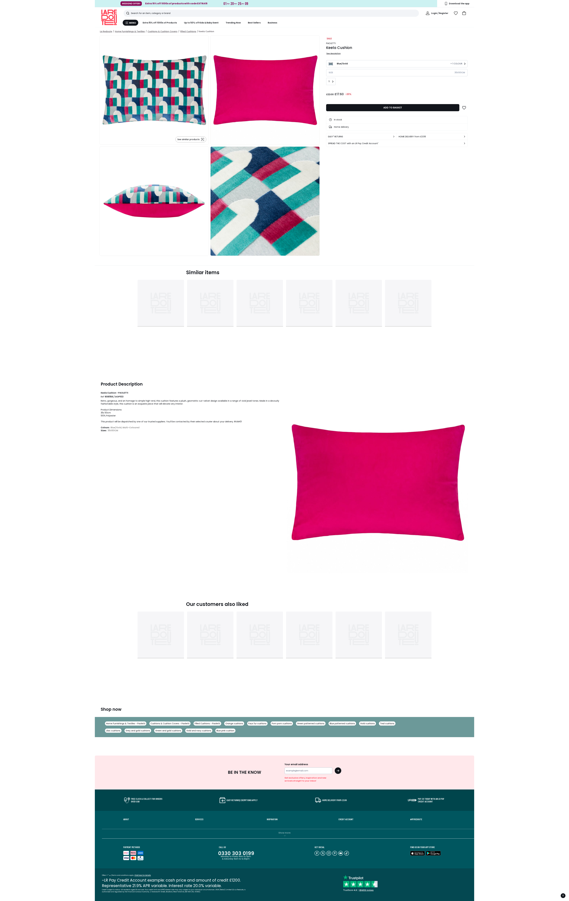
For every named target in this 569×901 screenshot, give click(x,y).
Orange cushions (234, 723)
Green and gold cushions (168, 730)
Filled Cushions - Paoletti (207, 723)
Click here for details (142, 875)
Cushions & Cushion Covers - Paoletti (170, 723)
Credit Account (345, 819)
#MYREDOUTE (416, 819)
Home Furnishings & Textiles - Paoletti (125, 723)
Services (199, 819)
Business (272, 22)
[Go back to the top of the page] (563, 895)
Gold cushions (367, 723)
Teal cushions (387, 723)
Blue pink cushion (225, 730)
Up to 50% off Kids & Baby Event (201, 22)
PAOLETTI (331, 43)
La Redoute (106, 31)
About (126, 819)
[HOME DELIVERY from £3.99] (464, 136)
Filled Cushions (188, 31)
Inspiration (272, 819)
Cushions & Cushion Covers (162, 31)
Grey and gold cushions (138, 730)
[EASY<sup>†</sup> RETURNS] (394, 136)
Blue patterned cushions (342, 723)
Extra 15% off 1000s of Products (160, 22)
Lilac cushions (113, 730)
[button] (464, 13)
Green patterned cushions (310, 723)
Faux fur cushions (257, 723)
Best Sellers (254, 22)
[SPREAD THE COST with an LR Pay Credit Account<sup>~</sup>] (464, 143)
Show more (284, 832)
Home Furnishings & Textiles (130, 31)
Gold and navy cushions (198, 730)
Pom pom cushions (282, 723)
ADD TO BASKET (392, 107)
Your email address (296, 764)
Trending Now (233, 22)
